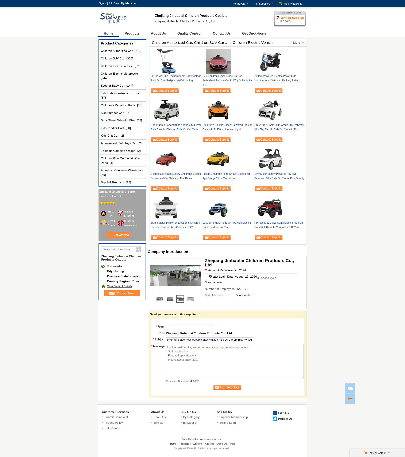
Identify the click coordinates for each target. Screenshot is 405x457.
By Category (191, 417)
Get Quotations (254, 33)
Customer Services (115, 412)
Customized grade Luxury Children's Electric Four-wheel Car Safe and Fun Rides (176, 176)
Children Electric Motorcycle (119, 73)
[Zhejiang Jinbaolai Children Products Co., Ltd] (160, 299)
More (296, 42)
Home (108, 33)
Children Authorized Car (117, 50)
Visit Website (114, 266)
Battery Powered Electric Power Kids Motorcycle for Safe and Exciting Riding (276, 78)
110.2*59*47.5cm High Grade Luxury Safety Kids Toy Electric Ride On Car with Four (279, 127)
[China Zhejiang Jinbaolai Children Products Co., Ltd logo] (114, 25)
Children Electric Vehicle (117, 66)
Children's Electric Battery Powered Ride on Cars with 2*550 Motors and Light (227, 127)
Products (132, 33)
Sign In (103, 3)
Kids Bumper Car (112, 112)
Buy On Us (188, 412)
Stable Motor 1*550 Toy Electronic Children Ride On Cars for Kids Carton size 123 (175, 225)
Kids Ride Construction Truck (120, 93)
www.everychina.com (211, 439)
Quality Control (189, 33)
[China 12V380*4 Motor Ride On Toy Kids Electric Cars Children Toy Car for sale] (228, 208)
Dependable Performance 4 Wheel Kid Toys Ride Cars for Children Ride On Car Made (176, 127)
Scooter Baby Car (113, 85)
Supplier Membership (233, 417)
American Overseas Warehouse (122, 170)
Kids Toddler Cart (113, 128)
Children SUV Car (113, 58)
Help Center (112, 428)
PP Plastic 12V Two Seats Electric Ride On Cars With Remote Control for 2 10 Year (278, 225)
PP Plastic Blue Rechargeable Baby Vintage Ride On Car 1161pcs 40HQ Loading (176, 78)
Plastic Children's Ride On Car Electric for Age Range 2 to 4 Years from (226, 176)
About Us (158, 33)
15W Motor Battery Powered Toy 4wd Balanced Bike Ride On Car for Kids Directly (279, 176)
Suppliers (197, 443)
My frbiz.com (128, 3)
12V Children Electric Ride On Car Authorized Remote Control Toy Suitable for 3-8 (227, 80)
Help (232, 443)
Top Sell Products (113, 182)
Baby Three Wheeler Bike (118, 120)
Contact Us (222, 33)
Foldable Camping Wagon (118, 150)
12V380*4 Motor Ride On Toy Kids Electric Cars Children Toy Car (226, 225)
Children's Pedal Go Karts (118, 105)
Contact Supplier (168, 90)
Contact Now (121, 235)
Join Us (158, 422)
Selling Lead (227, 422)
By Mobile (189, 422)
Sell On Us (224, 412)
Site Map (209, 443)
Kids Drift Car (110, 135)
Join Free (113, 3)
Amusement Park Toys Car (119, 143)
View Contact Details (119, 286)
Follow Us (285, 418)
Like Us (283, 413)
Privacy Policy (113, 422)
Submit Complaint (116, 417)
